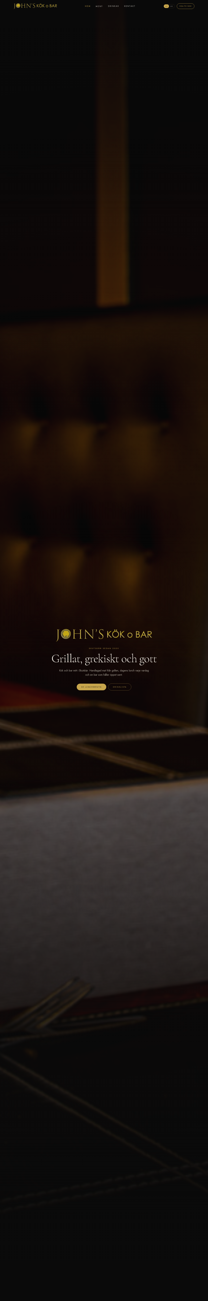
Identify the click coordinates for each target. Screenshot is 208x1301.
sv (166, 6)
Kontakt (129, 6)
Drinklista (120, 687)
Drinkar (113, 6)
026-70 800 (186, 6)
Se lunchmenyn (91, 687)
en (172, 6)
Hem (88, 6)
